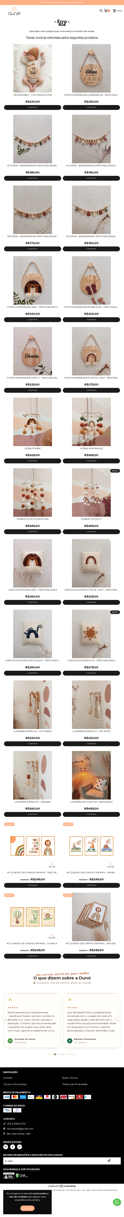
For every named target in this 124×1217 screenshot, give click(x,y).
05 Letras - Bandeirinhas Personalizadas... (91, 236)
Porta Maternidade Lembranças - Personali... (91, 95)
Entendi (27, 1208)
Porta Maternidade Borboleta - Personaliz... (91, 307)
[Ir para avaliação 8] (69, 1054)
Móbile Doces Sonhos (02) (33, 519)
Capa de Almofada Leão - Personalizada (32, 589)
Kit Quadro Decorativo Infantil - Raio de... (32, 872)
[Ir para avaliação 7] (66, 1054)
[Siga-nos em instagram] (5, 1146)
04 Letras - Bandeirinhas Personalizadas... (91, 165)
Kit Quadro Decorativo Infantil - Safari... (91, 872)
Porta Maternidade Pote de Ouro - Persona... (91, 377)
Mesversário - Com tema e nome (33, 95)
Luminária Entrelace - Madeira (33, 802)
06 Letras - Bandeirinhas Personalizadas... (32, 236)
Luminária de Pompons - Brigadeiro (91, 802)
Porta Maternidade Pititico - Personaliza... (32, 377)
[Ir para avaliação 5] (60, 1054)
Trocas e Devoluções (15, 1084)
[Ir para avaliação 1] (49, 1054)
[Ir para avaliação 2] (52, 1054)
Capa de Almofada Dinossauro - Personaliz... (32, 660)
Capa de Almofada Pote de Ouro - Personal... (91, 589)
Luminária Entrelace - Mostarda (32, 731)
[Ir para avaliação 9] (71, 1054)
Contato (7, 1077)
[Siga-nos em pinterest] (19, 1146)
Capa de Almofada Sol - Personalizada (91, 660)
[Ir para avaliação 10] (74, 1054)
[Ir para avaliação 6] (63, 1054)
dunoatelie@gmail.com (20, 1128)
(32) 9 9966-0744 (16, 1123)
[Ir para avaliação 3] (55, 1054)
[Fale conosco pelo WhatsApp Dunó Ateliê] (117, 1202)
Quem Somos (70, 1077)
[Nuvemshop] (62, 1187)
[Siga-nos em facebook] (12, 1146)
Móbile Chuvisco (91, 519)
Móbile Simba (33, 448)
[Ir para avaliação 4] (58, 1054)
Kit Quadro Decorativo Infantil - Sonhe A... (32, 943)
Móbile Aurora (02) (91, 448)
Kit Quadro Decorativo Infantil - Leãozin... (91, 943)
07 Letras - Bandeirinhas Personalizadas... (32, 165)
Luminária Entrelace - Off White (91, 731)
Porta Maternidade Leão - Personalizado (32, 307)
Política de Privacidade (75, 1084)
